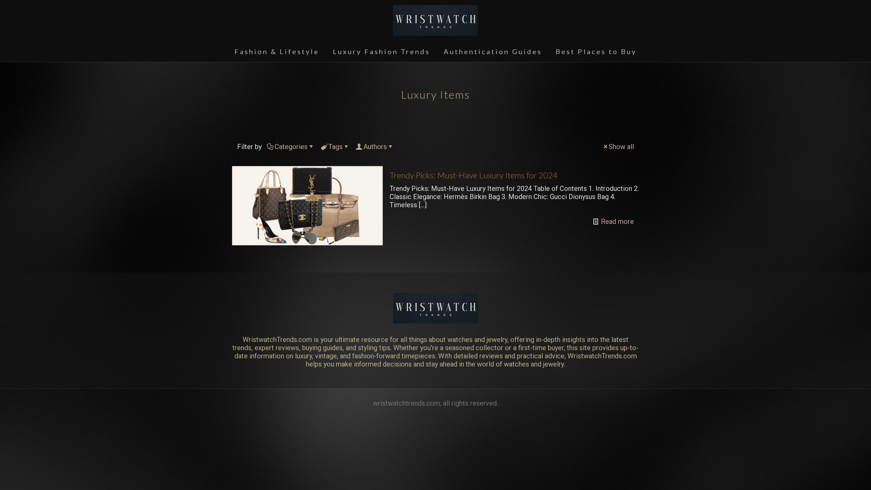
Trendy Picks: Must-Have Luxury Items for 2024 (474, 175)
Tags (335, 147)
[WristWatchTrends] (435, 20)
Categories (291, 147)
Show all (621, 147)
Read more (617, 221)
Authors (375, 147)
